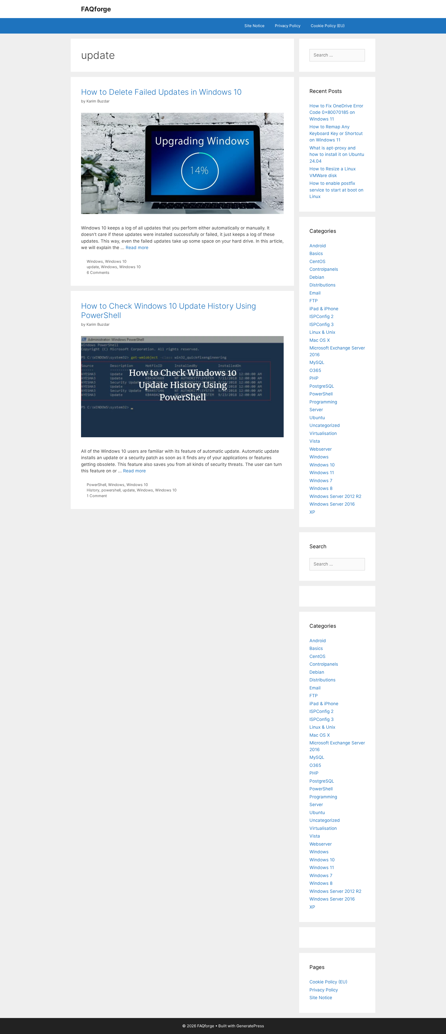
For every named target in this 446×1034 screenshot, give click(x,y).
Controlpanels (323, 269)
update (93, 267)
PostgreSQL (321, 386)
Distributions (322, 285)
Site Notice (254, 25)
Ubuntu (317, 417)
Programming (323, 401)
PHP (313, 378)
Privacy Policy (287, 25)
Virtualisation (323, 433)
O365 (315, 370)
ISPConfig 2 (321, 316)
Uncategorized (324, 425)
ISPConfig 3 (321, 324)
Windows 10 (115, 261)
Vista (314, 441)
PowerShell (96, 484)
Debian (316, 277)
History (93, 490)
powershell (111, 490)
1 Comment (97, 496)
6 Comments (98, 272)
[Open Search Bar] (357, 26)
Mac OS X (319, 340)
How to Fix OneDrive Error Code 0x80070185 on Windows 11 (336, 112)
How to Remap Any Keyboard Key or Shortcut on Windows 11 (336, 133)
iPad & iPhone (323, 308)
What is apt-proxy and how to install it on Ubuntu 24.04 (336, 154)
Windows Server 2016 (332, 504)
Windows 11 (321, 472)
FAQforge (96, 9)
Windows (95, 261)
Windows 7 (320, 480)
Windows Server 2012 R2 (335, 496)
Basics (316, 253)
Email (315, 293)
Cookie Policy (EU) (328, 25)
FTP (313, 300)
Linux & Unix (322, 332)
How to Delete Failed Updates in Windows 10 (161, 92)
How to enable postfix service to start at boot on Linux (336, 190)
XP (312, 512)
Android (317, 245)
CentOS (317, 261)
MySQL (316, 362)
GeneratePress (250, 1025)
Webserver (320, 449)
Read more (137, 247)
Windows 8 (320, 488)
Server (316, 409)
